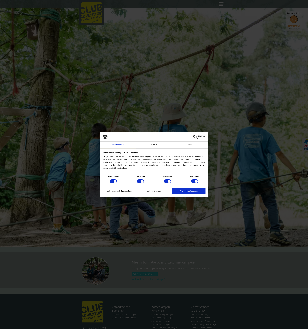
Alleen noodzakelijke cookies (119, 191)
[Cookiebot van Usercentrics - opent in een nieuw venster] (194, 137)
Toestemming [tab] (118, 145)
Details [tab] (154, 145)
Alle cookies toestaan (189, 191)
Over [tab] (190, 145)
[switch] (140, 181)
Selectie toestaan (154, 191)
